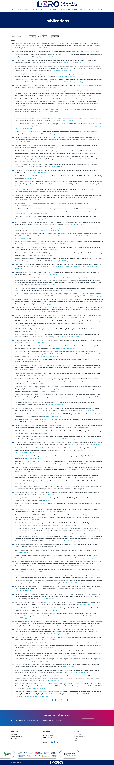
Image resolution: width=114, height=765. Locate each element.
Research (26, 9)
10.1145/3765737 (20, 483)
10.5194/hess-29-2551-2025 (46, 304)
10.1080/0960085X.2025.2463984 (25, 325)
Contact (100, 9)
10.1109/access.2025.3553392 (34, 571)
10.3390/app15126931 (51, 274)
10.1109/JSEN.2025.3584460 (56, 244)
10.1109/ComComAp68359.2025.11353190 (76, 672)
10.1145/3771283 (39, 342)
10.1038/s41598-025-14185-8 (67, 655)
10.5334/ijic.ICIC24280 (38, 375)
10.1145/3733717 (31, 331)
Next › (65, 700)
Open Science (91, 9)
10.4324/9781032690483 (50, 134)
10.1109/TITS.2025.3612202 (23, 618)
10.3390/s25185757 (51, 639)
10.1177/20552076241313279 (23, 205)
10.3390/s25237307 (43, 661)
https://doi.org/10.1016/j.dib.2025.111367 (49, 230)
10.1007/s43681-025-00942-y (92, 51)
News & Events (83, 9)
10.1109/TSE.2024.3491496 (65, 120)
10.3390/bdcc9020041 (69, 525)
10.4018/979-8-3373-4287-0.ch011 (63, 70)
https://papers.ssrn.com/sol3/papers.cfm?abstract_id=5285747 (52, 191)
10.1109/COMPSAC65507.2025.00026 (66, 261)
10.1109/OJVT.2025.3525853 (93, 296)
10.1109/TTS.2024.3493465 (25, 471)
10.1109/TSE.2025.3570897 (79, 464)
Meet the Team (35, 9)
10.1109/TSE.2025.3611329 (77, 224)
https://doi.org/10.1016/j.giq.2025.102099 (78, 82)
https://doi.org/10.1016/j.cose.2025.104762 (60, 57)
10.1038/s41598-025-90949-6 (37, 219)
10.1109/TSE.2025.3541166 (50, 147)
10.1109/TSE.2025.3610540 (83, 604)
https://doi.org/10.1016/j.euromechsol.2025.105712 (86, 444)
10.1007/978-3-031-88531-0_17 (26, 399)
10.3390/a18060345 (90, 153)
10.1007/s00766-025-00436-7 (33, 458)
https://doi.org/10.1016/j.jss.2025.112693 (67, 76)
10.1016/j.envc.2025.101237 (49, 391)
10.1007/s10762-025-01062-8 (76, 566)
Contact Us (14, 738)
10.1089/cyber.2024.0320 (55, 404)
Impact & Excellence (53, 9)
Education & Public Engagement (69, 9)
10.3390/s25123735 (68, 666)
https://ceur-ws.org (53, 680)
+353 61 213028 (48, 735)
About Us (19, 9)
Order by (39, 36)
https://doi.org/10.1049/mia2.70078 (80, 95)
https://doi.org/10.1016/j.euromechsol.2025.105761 (30, 452)
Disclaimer (14, 734)
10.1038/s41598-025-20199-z (37, 172)
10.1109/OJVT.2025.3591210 (46, 598)
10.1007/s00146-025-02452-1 (44, 255)
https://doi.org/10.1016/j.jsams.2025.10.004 (89, 626)
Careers (13, 741)
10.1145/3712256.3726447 (85, 558)
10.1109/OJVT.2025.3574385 (33, 361)
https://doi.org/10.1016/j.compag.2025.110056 (76, 583)
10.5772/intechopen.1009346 (77, 533)
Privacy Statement (16, 736)
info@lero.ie (47, 737)
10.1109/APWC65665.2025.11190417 (51, 312)
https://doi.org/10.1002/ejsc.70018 (61, 634)
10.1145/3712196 (42, 433)
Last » (69, 700)
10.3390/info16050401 (21, 552)
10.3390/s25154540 (94, 577)
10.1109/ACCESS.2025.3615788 (86, 477)
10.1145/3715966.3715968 (54, 167)
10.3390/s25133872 (30, 178)
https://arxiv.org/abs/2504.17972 (74, 317)
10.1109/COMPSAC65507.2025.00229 (36, 213)
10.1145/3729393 (50, 494)
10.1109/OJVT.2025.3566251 (81, 427)
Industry (43, 9)
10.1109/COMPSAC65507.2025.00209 (38, 696)
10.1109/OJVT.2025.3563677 (70, 337)
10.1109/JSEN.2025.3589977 (48, 284)
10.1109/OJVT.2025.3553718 (23, 142)
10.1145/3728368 (52, 610)
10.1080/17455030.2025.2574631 (48, 356)
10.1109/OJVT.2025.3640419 (39, 48)
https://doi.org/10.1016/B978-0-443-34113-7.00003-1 (76, 62)
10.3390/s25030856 (52, 249)
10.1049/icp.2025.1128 (87, 410)
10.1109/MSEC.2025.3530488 (44, 647)
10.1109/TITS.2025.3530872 (23, 591)
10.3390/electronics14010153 (30, 161)
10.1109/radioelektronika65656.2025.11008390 (67, 541)
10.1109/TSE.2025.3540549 (53, 416)
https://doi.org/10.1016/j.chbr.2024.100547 (27, 369)
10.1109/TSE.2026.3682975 (50, 111)
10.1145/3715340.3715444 (31, 519)
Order (49, 36)
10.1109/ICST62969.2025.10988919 (66, 348)
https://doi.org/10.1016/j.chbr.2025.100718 (27, 199)
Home (14, 9)
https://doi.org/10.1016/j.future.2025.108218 (43, 87)
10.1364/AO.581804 (21, 105)
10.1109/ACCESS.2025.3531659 (66, 439)
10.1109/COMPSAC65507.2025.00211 (34, 688)
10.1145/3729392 (48, 500)
